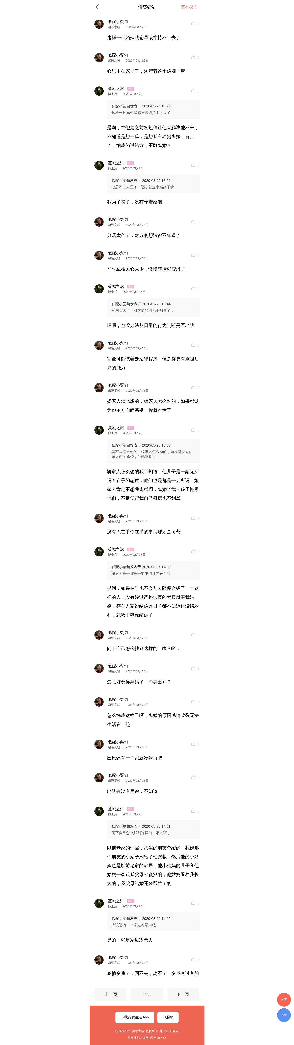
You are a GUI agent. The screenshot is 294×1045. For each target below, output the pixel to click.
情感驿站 (147, 6)
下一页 (183, 994)
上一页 (111, 994)
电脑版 (167, 1017)
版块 (284, 1015)
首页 (284, 999)
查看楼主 (189, 7)
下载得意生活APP (135, 1017)
